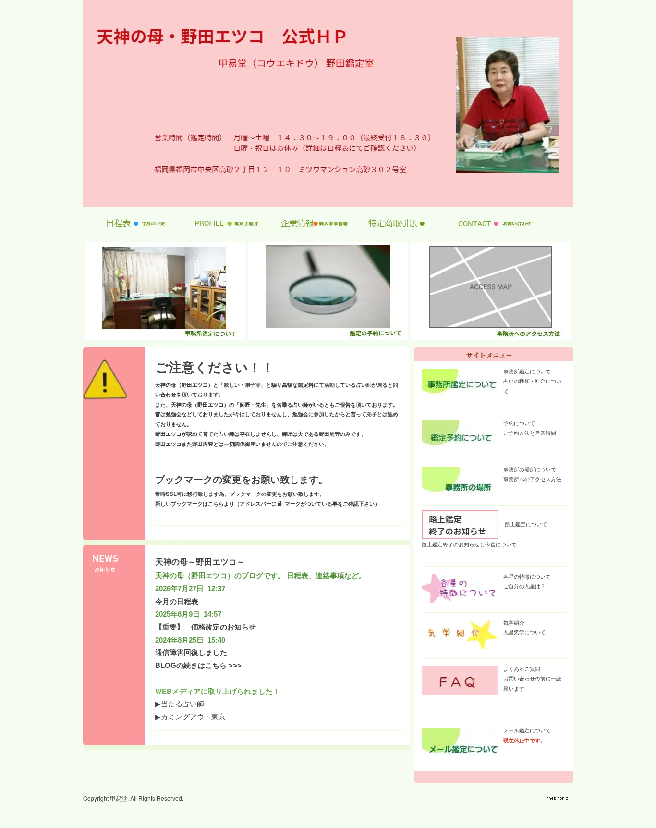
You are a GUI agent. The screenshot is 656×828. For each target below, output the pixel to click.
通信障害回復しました (191, 652)
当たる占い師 (182, 703)
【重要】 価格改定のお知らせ (205, 627)
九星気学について (524, 632)
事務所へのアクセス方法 (532, 478)
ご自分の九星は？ (524, 586)
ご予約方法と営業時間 (529, 432)
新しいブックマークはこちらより (194, 503)
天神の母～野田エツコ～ (200, 562)
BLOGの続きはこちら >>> (198, 665)
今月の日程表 (176, 602)
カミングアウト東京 (193, 716)
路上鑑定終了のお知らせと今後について (469, 544)
